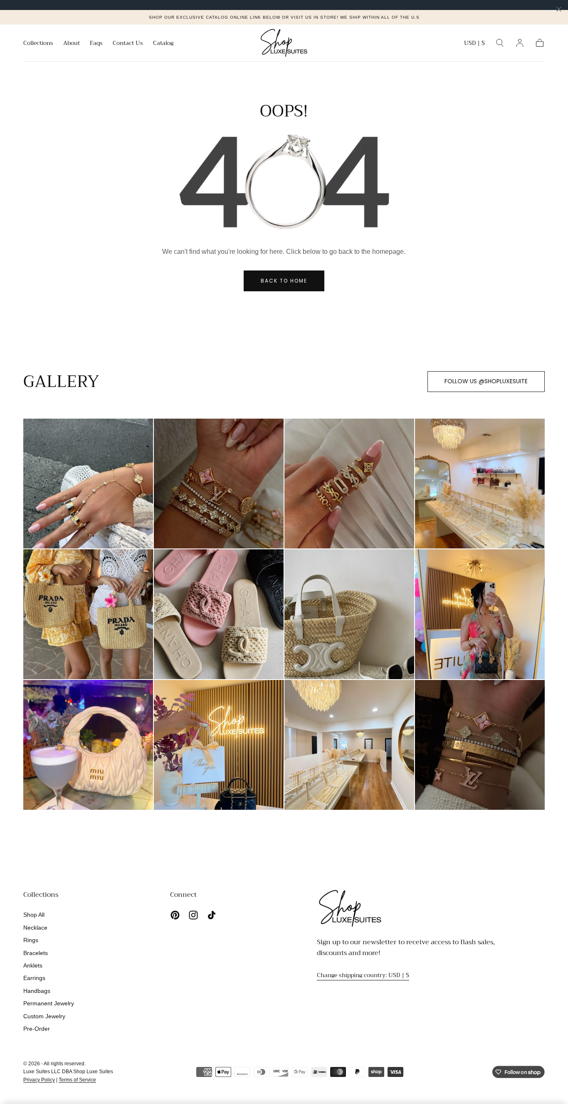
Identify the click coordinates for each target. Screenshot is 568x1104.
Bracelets (35, 953)
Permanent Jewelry (48, 1003)
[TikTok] (212, 915)
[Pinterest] (175, 915)
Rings (30, 940)
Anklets (32, 965)
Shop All (33, 914)
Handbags (36, 990)
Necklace (35, 927)
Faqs (96, 44)
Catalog (163, 44)
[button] (474, 44)
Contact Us (128, 44)
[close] (558, 9)
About (71, 44)
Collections (38, 44)
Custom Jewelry (44, 1016)
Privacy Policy (39, 1080)
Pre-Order (36, 1028)
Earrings (34, 978)
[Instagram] (193, 915)
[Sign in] (520, 43)
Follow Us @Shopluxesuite (486, 381)
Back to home (284, 280)
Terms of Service (77, 1080)
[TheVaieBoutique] (350, 908)
